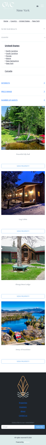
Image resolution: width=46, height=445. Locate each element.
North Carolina (12, 51)
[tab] (23, 29)
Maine (8, 58)
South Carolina (12, 53)
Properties (23, 403)
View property (23, 166)
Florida (8, 56)
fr (37, 6)
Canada (8, 71)
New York (9, 63)
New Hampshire (12, 61)
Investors (23, 407)
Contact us (23, 415)
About (23, 411)
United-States (12, 45)
